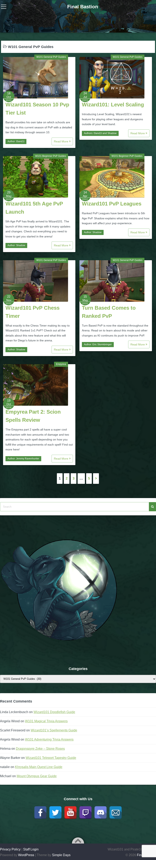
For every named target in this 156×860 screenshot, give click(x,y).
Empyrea (61, 364)
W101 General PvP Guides (51, 57)
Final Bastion (82, 6)
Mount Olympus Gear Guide (37, 776)
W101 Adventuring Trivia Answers (49, 739)
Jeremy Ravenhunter (27, 458)
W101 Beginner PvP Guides (50, 156)
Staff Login (31, 849)
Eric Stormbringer (102, 344)
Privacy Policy (10, 849)
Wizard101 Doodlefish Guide (54, 712)
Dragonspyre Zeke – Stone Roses (40, 748)
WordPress (26, 855)
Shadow (112, 133)
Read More (61, 141)
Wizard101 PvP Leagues (111, 204)
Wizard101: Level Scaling (113, 104)
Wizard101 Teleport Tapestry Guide (51, 757)
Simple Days (61, 855)
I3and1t (20, 141)
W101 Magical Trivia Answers (46, 721)
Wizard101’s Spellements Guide (54, 730)
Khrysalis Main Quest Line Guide (38, 767)
